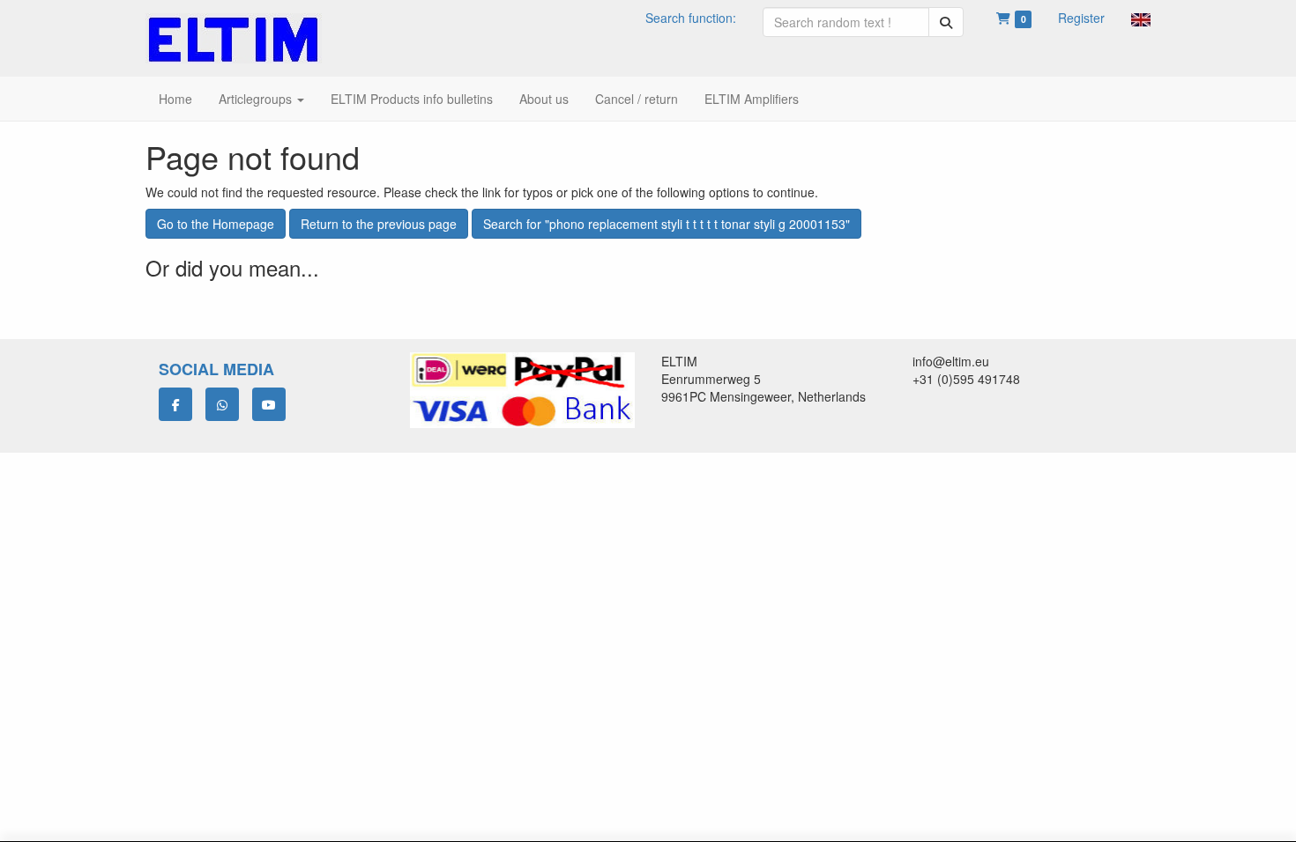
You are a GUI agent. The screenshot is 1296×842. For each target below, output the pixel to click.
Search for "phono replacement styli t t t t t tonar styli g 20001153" (666, 224)
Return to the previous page (379, 224)
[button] (1141, 17)
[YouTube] (269, 404)
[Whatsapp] (222, 404)
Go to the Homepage (215, 224)
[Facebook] (175, 404)
